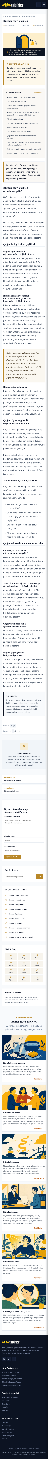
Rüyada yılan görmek (16, 905)
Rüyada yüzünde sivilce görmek (17, 1311)
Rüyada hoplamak (11, 1162)
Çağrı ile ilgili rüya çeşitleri (16, 101)
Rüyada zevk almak (11, 1261)
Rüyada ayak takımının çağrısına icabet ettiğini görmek (21, 107)
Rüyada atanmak (10, 1211)
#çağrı (13, 726)
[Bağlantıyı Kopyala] (11, 731)
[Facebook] (9, 1359)
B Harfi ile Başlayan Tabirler (12, 1382)
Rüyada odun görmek (16, 932)
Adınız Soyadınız (10, 836)
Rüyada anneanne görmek (18, 895)
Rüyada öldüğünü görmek (18, 909)
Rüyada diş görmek (16, 914)
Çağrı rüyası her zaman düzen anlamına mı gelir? (21, 137)
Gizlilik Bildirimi (7, 1432)
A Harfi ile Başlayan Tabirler (12, 1379)
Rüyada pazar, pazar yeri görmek (21, 937)
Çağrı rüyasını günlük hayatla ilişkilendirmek (23, 123)
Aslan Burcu (6, 1407)
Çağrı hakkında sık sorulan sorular (19, 131)
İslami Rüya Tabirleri (9, 1375)
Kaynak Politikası (8, 1429)
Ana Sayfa (6, 16)
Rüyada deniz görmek (17, 918)
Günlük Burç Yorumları (10, 1397)
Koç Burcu (5, 1401)
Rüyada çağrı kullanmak (15, 119)
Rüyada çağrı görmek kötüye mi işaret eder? (23, 153)
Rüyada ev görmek (15, 923)
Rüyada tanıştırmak (11, 1112)
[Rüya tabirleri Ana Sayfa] (13, 4)
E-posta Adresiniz (10, 846)
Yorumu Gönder (12, 857)
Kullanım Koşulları (8, 1435)
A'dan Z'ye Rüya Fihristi (10, 1372)
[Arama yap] (38, 4)
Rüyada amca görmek (17, 900)
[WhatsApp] (15, 731)
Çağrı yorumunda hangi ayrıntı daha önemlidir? (24, 149)
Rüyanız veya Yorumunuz (12, 816)
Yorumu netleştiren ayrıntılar (17, 127)
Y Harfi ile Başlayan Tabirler (12, 1385)
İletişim (4, 1439)
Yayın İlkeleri (6, 1426)
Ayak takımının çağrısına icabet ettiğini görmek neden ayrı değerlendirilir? (24, 143)
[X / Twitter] (19, 731)
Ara (39, 877)
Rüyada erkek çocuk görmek (19, 928)
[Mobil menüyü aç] (44, 4)
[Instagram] (4, 1359)
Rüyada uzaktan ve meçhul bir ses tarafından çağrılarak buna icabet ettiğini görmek (23, 113)
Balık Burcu (6, 1410)
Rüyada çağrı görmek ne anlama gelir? (21, 97)
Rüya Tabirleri (15, 16)
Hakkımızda (6, 1422)
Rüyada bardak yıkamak (14, 1062)
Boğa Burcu (6, 1404)
